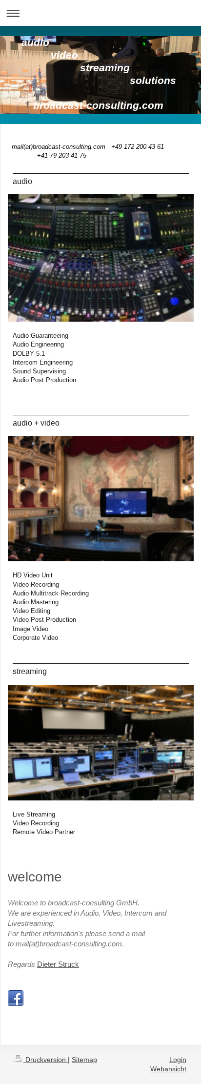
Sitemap (84, 1060)
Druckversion (45, 1060)
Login (177, 1060)
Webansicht (168, 1069)
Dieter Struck (58, 964)
